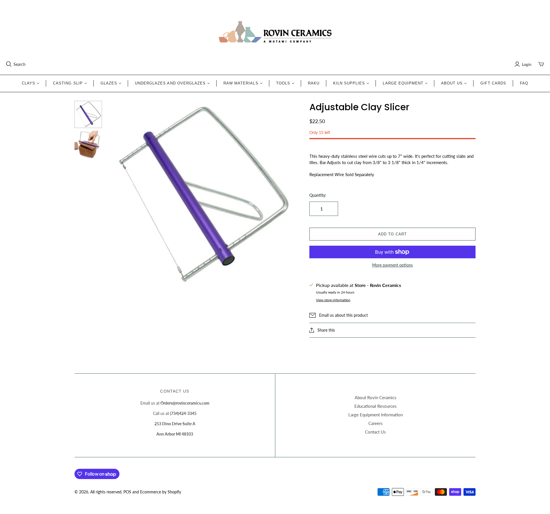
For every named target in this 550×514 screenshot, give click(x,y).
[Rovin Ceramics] (275, 32)
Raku (313, 83)
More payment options (392, 265)
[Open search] (9, 64)
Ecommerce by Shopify (160, 491)
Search (19, 64)
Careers (375, 423)
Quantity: (317, 195)
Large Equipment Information (375, 414)
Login (526, 64)
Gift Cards (493, 83)
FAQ (524, 83)
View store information (333, 300)
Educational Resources (375, 406)
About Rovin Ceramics (375, 397)
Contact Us (375, 431)
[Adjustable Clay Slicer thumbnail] (88, 114)
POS (127, 491)
